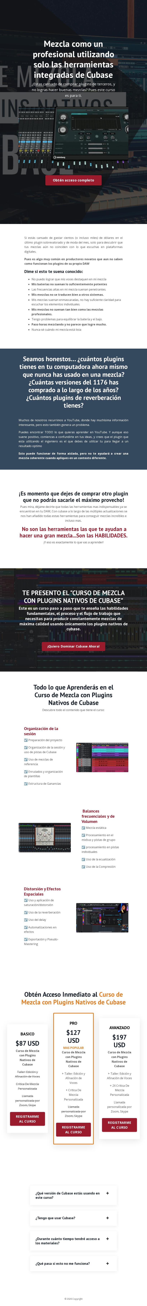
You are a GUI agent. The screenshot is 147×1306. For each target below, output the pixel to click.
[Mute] (125, 166)
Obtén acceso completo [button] (73, 180)
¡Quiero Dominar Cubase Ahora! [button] (73, 646)
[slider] (77, 166)
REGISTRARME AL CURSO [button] (27, 1118)
